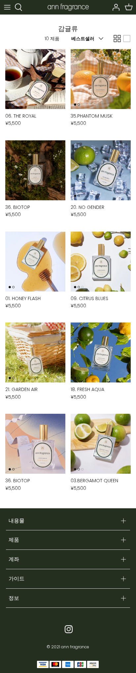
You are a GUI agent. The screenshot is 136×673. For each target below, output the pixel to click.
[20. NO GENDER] (101, 170)
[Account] (114, 7)
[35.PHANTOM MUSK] (101, 79)
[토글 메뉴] (7, 7)
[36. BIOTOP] (35, 170)
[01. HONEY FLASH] (35, 262)
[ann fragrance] (68, 7)
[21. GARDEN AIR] (35, 352)
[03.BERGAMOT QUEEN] (101, 444)
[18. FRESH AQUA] (101, 352)
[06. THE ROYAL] (35, 79)
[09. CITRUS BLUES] (101, 262)
